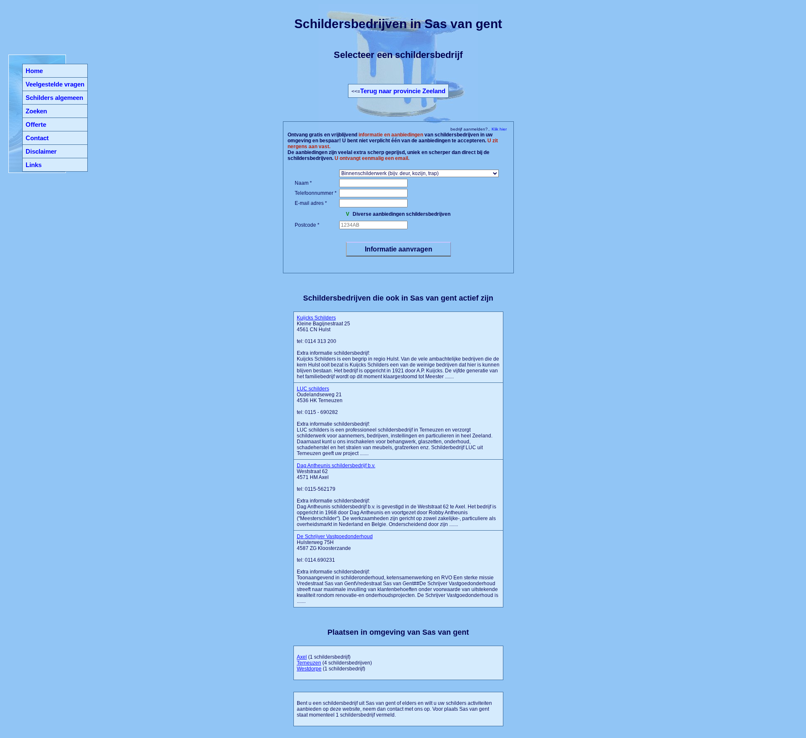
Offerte (36, 124)
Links (34, 164)
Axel (302, 657)
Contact (37, 137)
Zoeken (36, 111)
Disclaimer (41, 151)
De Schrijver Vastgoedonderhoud (335, 536)
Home (34, 70)
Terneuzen (309, 663)
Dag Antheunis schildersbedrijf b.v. (336, 465)
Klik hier (498, 129)
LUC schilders (313, 389)
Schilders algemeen (54, 97)
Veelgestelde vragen (55, 84)
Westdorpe (309, 669)
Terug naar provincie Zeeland (402, 90)
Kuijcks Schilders (316, 318)
